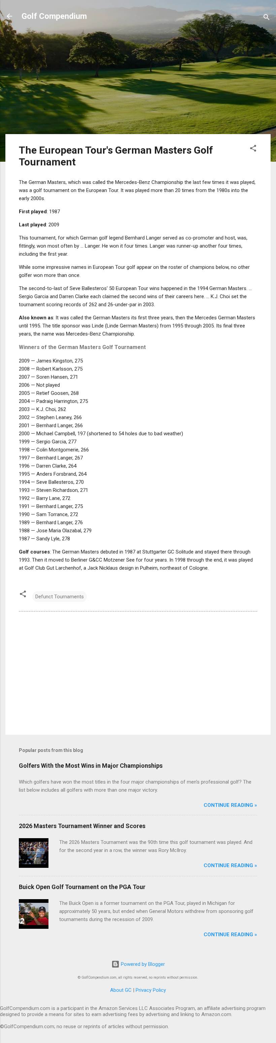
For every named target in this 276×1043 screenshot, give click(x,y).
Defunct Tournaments (59, 597)
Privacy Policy (151, 990)
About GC (121, 990)
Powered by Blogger (142, 964)
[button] (253, 149)
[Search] (267, 18)
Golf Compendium (54, 16)
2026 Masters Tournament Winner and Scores (82, 825)
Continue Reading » (230, 805)
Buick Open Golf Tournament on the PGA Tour (82, 886)
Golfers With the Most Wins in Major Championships (91, 765)
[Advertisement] (138, 81)
